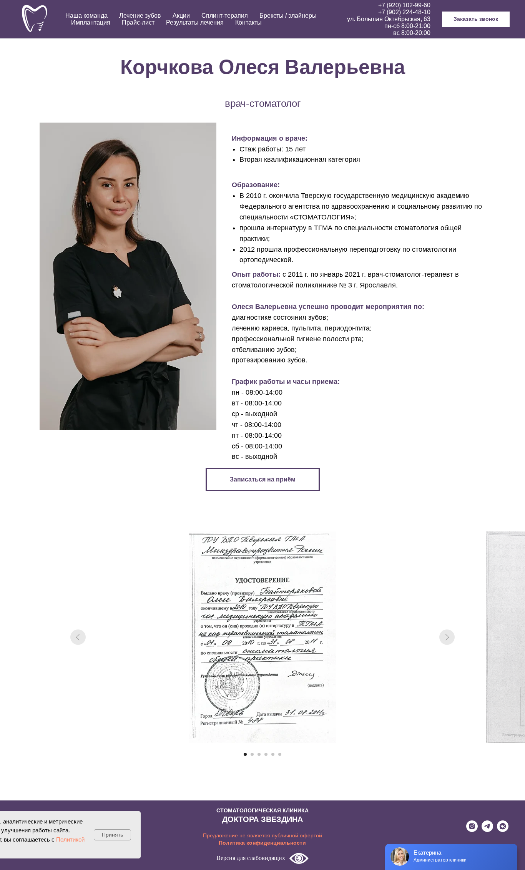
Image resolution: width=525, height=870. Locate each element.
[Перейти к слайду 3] (259, 754)
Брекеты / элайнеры (288, 15)
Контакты (248, 22)
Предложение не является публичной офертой (262, 835)
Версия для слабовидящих (250, 858)
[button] (476, 19)
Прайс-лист (138, 22)
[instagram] (472, 830)
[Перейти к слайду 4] (265, 754)
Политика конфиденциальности (262, 843)
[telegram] (487, 830)
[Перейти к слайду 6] (279, 754)
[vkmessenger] (502, 830)
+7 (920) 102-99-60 (404, 5)
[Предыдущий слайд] (78, 637)
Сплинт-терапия (224, 15)
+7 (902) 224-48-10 (404, 12)
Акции (181, 15)
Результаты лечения (195, 22)
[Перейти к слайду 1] (245, 754)
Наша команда (86, 15)
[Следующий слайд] (447, 637)
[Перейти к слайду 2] (252, 754)
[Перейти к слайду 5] (272, 754)
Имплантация (90, 22)
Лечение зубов (140, 15)
